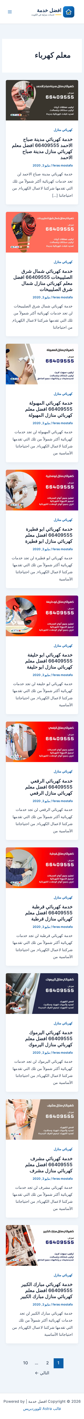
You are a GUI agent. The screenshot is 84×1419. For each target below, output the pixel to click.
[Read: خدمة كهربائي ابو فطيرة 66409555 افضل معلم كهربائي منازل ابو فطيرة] (42, 489)
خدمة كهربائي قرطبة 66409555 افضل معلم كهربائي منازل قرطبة (49, 913)
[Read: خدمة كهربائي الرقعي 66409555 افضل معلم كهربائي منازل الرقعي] (42, 741)
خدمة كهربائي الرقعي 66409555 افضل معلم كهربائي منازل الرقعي (49, 787)
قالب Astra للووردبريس (42, 1408)
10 (25, 1362)
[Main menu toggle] (10, 12)
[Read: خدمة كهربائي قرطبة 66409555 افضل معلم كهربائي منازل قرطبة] (42, 867)
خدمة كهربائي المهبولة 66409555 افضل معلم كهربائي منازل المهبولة (49, 409)
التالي (42, 1372)
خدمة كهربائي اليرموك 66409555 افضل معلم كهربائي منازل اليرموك (49, 1038)
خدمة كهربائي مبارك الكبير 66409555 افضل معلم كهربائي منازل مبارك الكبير (47, 1290)
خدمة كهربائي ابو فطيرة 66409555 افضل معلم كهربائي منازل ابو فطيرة (49, 535)
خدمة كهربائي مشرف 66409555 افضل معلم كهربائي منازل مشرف (49, 1164)
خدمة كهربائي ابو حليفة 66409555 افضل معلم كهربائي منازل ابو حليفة (49, 661)
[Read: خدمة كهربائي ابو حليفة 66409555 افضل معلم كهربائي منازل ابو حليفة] (42, 615)
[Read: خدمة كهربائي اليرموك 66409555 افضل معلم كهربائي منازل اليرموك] (42, 993)
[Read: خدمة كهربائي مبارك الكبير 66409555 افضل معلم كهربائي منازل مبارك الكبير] (42, 1245)
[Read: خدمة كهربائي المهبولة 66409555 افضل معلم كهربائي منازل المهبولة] (42, 363)
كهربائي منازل (63, 130)
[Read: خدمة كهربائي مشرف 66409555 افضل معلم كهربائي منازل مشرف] (42, 1119)
